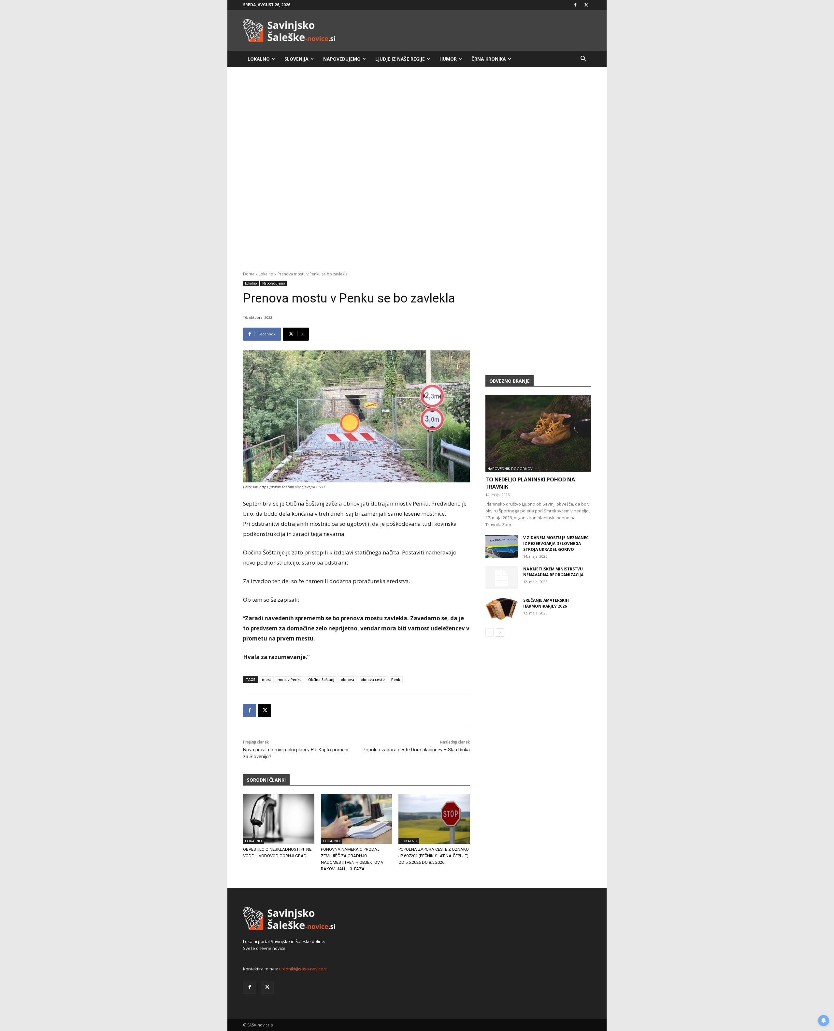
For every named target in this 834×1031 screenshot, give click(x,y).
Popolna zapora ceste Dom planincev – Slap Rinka (416, 750)
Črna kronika (488, 59)
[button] (583, 59)
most (266, 679)
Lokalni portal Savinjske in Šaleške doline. (284, 941)
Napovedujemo (342, 59)
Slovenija (296, 59)
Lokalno (259, 59)
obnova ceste (373, 679)
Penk (395, 679)
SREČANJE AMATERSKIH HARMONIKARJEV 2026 (546, 603)
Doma (248, 274)
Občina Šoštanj (321, 679)
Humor (448, 59)
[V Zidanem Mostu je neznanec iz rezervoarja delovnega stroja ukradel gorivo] (501, 546)
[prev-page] (489, 632)
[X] (586, 5)
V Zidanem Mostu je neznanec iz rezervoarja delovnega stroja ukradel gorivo (556, 543)
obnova (347, 679)
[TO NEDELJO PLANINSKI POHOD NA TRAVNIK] (538, 433)
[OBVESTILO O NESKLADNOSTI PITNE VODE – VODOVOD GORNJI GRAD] (278, 819)
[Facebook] (575, 5)
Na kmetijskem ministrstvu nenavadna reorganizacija (553, 572)
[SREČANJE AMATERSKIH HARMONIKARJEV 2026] (501, 608)
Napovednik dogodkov (510, 468)
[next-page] (500, 632)
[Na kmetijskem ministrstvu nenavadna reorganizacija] (501, 577)
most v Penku (290, 679)
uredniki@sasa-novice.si (303, 969)
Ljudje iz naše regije (400, 59)
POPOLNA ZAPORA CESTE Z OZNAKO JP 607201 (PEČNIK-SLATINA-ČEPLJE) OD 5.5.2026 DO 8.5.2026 (433, 856)
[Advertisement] (417, 123)
